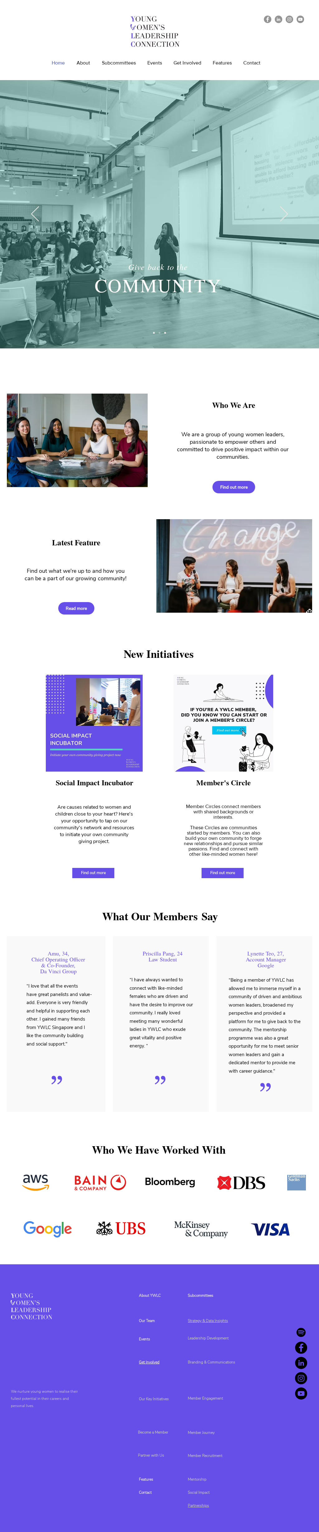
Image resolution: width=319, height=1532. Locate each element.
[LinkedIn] (278, 19)
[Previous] (35, 214)
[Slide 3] (165, 333)
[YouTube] (300, 19)
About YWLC (150, 1295)
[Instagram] (289, 19)
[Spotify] (301, 1332)
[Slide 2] (159, 333)
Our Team (147, 1320)
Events (144, 1339)
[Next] (284, 214)
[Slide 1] (154, 333)
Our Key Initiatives (154, 1398)
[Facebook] (267, 19)
